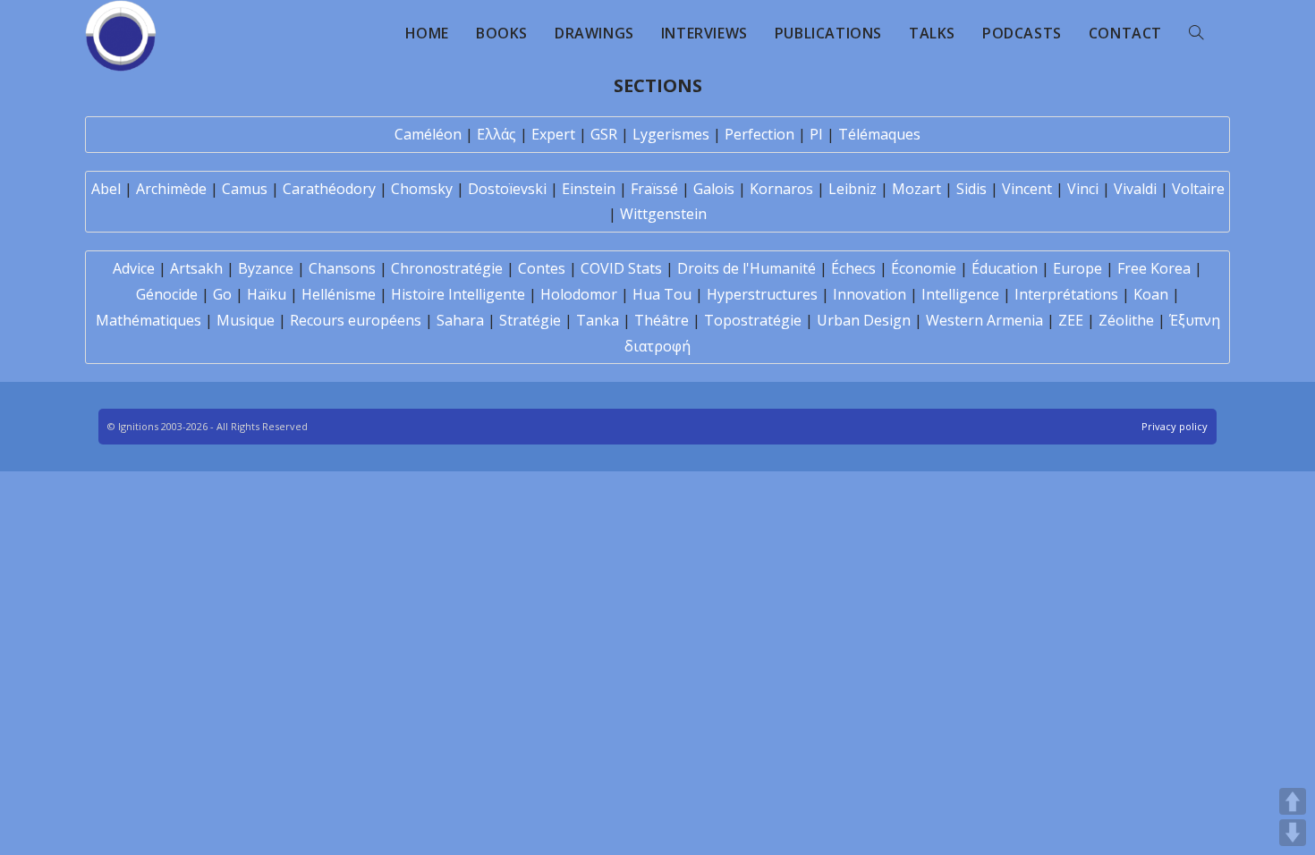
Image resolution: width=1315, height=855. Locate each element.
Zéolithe (1126, 320)
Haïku (266, 294)
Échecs (853, 268)
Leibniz (852, 189)
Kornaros (781, 189)
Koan (1150, 294)
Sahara (460, 320)
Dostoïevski (507, 189)
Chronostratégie (447, 268)
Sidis (971, 189)
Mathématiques (148, 320)
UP (1292, 801)
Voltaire (1198, 189)
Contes (541, 268)
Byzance (265, 268)
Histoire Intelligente (458, 294)
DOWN (1292, 832)
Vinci (1083, 189)
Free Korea (1154, 268)
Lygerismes (670, 134)
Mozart (916, 189)
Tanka (597, 320)
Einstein (588, 189)
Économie (923, 268)
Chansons (342, 268)
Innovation (869, 294)
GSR (603, 134)
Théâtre (661, 320)
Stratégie (530, 320)
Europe (1077, 268)
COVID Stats (621, 268)
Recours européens (355, 320)
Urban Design (864, 320)
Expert (553, 134)
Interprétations (1066, 294)
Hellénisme (338, 294)
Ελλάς (496, 134)
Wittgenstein (663, 214)
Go (222, 294)
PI (816, 134)
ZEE (1070, 320)
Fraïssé (654, 189)
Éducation (1004, 268)
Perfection (759, 134)
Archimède (171, 189)
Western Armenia (984, 320)
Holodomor (578, 294)
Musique (245, 320)
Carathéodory (329, 189)
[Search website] (1196, 33)
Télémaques (879, 134)
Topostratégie (753, 320)
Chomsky (422, 189)
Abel (106, 189)
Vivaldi (1135, 189)
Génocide (167, 294)
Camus (244, 189)
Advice (134, 268)
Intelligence (960, 294)
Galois (713, 189)
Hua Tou (661, 294)
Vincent (1027, 189)
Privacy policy (1174, 426)
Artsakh (196, 268)
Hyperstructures (762, 294)
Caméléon (428, 134)
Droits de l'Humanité (746, 268)
